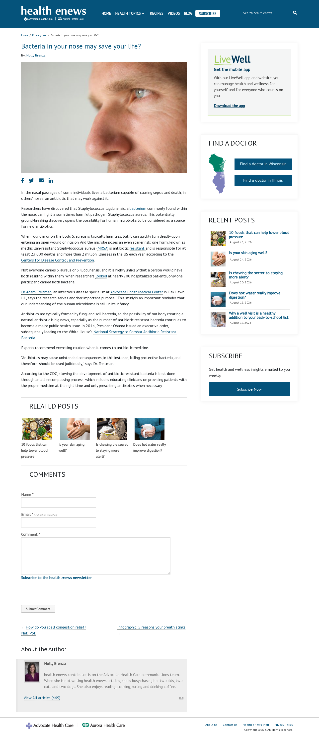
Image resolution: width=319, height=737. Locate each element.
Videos (174, 13)
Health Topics (128, 13)
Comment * (30, 534)
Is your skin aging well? (248, 253)
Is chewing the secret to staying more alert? (112, 450)
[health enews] (54, 14)
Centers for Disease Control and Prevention (57, 260)
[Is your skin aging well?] (75, 429)
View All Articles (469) (42, 697)
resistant (138, 248)
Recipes (156, 13)
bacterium (138, 208)
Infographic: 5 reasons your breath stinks (151, 627)
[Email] (181, 697)
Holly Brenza (36, 55)
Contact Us (230, 725)
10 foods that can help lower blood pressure (34, 450)
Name (27, 494)
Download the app (229, 105)
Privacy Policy (283, 725)
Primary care (39, 35)
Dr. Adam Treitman (36, 291)
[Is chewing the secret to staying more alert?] (112, 429)
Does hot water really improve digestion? (254, 295)
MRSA (102, 248)
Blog (188, 13)
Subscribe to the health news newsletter (56, 577)
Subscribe (208, 13)
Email (39, 514)
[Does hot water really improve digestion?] (149, 429)
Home (106, 13)
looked (101, 275)
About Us (211, 725)
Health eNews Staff (256, 725)
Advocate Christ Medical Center (136, 291)
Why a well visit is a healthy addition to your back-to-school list (259, 315)
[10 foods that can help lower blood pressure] (37, 429)
